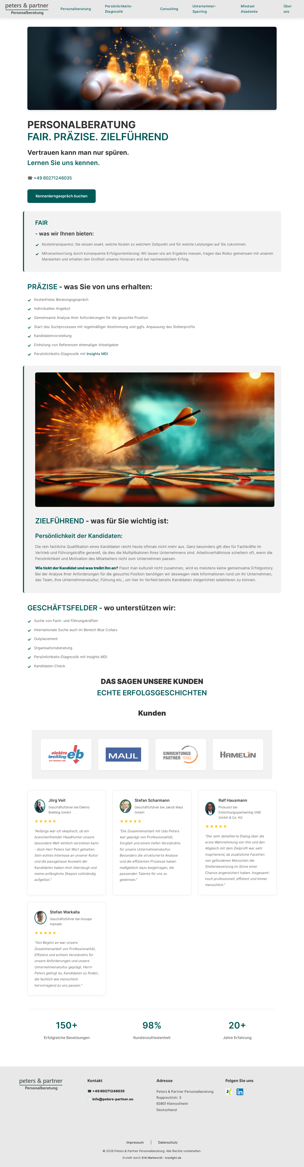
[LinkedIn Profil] (240, 1093)
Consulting (169, 9)
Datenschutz (168, 1142)
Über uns (288, 9)
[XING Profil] (228, 1093)
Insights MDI (97, 353)
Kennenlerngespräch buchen (61, 196)
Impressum (135, 1142)
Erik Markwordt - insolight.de (161, 1157)
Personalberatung (76, 9)
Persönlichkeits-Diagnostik (119, 9)
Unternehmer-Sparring (204, 9)
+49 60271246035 (53, 178)
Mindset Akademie (249, 9)
